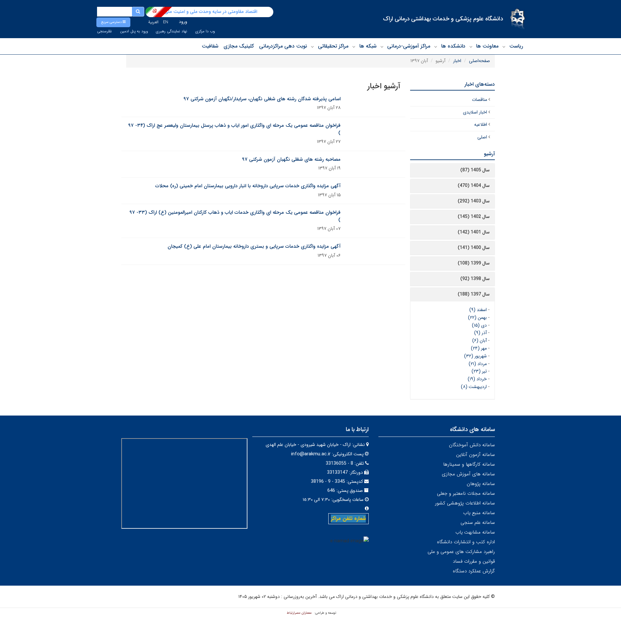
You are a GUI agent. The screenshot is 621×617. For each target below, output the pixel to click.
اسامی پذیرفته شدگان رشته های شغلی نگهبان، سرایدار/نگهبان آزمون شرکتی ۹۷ (262, 99)
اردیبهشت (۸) (474, 386)
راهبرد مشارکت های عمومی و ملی (461, 552)
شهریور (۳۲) (475, 356)
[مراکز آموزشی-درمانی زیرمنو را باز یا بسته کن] (382, 46)
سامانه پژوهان (481, 484)
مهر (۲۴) (479, 348)
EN (165, 22)
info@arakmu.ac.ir (311, 454)
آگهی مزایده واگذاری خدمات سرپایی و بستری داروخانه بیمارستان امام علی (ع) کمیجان (254, 246)
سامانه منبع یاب (479, 513)
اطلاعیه (480, 124)
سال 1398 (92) (475, 278)
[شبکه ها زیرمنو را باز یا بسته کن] (354, 46)
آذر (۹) (480, 332)
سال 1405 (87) (475, 170)
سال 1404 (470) (474, 185)
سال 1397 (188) (474, 294)
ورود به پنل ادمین (134, 31)
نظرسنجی (104, 31)
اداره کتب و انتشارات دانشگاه (466, 542)
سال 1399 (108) (474, 263)
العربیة (153, 22)
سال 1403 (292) (474, 201)
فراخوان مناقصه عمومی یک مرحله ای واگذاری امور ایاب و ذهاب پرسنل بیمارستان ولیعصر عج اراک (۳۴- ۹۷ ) (234, 129)
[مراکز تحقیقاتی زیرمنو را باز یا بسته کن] (312, 46)
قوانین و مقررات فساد (474, 561)
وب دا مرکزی (205, 31)
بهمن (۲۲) (477, 317)
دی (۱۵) (479, 325)
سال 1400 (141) (474, 247)
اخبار (457, 60)
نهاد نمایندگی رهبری (171, 31)
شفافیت (210, 46)
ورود (183, 21)
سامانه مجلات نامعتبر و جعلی (466, 493)
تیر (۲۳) (479, 371)
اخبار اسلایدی (475, 112)
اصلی (482, 137)
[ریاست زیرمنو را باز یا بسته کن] (504, 46)
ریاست (516, 46)
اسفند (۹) (478, 309)
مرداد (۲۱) (478, 363)
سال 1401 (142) (474, 232)
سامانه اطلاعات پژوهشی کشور (465, 503)
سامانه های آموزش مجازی (468, 474)
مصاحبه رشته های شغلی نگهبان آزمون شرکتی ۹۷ (291, 159)
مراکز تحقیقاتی (333, 46)
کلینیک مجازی (238, 46)
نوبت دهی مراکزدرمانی (283, 46)
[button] (113, 22)
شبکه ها (367, 46)
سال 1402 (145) (474, 216)
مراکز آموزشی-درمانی (408, 46)
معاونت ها (487, 46)
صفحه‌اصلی (479, 60)
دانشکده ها (453, 46)
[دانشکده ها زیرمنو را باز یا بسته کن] (436, 46)
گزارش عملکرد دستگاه (474, 571)
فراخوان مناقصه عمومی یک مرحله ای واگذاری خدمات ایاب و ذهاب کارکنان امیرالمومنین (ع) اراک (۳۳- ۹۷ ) (235, 216)
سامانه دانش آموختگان (472, 445)
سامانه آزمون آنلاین (475, 455)
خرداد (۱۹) (477, 379)
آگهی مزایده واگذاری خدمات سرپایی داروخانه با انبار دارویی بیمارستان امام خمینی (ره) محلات (248, 186)
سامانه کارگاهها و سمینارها (469, 464)
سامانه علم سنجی (478, 522)
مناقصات (479, 99)
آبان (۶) (479, 340)
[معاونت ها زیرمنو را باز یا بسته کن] (471, 46)
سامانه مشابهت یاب (475, 532)
